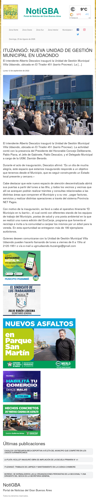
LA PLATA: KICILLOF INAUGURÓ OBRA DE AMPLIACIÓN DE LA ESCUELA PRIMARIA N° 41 (41, 459)
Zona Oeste (27, 29)
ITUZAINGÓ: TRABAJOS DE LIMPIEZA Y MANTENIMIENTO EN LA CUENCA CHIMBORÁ (39, 467)
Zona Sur (40, 29)
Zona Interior (53, 29)
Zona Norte (13, 29)
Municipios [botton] (66, 29)
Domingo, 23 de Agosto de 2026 (22, 39)
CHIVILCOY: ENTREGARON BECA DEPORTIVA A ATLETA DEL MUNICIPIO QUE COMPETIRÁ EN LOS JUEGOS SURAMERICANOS (45, 451)
